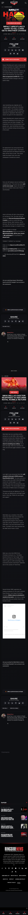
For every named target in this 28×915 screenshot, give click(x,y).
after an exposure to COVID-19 (11, 76)
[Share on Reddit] (19, 321)
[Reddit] (17, 53)
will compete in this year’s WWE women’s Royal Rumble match (14, 476)
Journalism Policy (20, 879)
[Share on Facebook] (5, 321)
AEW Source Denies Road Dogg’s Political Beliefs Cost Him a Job (7, 818)
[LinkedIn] (15, 50)
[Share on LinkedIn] (12, 321)
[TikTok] (12, 872)
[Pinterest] (19, 50)
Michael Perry (10, 332)
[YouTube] (22, 50)
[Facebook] (5, 50)
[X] (8, 50)
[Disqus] (14, 772)
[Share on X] (8, 321)
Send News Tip (5, 875)
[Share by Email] (22, 321)
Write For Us (14, 875)
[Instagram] (10, 53)
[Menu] (3, 3)
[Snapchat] (14, 53)
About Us (5, 879)
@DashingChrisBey (8, 233)
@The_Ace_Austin (19, 233)
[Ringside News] (14, 3)
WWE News (14, 392)
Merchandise (22, 875)
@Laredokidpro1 (8, 235)
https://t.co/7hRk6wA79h (10, 249)
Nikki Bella (5, 708)
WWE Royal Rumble (14, 708)
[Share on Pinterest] (15, 321)
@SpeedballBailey (8, 231)
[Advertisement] (12, 171)
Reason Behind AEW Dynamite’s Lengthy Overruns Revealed (7, 835)
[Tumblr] (19, 868)
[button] (25, 3)
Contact (11, 879)
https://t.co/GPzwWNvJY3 (17, 245)
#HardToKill (6, 237)
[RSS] (16, 872)
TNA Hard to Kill (6, 326)
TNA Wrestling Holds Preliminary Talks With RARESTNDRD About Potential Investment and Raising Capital (7, 810)
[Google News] (12, 50)
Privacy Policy (12, 882)
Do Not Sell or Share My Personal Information (14, 890)
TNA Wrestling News (14, 23)
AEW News (3, 815)
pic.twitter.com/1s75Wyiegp (16, 250)
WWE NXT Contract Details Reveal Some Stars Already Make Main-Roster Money (7, 827)
